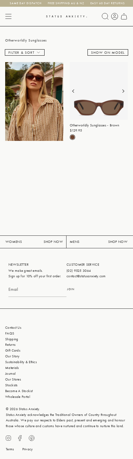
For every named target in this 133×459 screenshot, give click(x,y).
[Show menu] (8, 16)
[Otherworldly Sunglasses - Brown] (99, 91)
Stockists (11, 385)
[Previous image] (77, 91)
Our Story (12, 356)
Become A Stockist (19, 391)
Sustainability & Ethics (21, 362)
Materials (12, 368)
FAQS (9, 333)
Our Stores (13, 379)
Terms (10, 449)
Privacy (27, 449)
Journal (10, 374)
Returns (10, 345)
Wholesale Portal (17, 397)
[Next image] (121, 91)
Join (71, 289)
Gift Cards (12, 350)
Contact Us (13, 328)
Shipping (11, 339)
